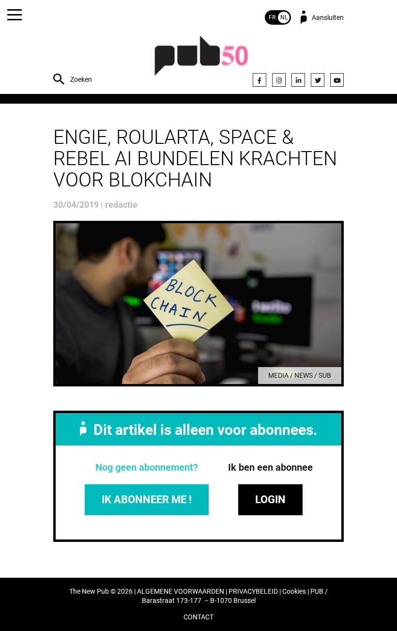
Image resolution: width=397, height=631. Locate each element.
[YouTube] (337, 80)
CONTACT (198, 617)
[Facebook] (259, 80)
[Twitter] (317, 80)
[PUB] (201, 61)
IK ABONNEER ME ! (147, 499)
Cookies (294, 591)
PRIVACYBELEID (253, 591)
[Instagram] (279, 80)
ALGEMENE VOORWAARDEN (180, 591)
